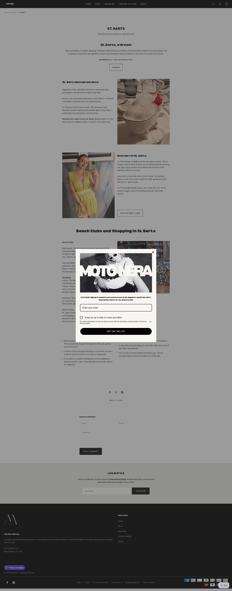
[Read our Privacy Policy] (150, 321)
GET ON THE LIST (116, 331)
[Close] (153, 252)
